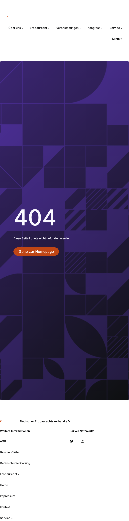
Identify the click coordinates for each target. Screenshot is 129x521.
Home (4, 485)
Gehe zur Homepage (36, 251)
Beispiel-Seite (9, 452)
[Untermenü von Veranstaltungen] (80, 28)
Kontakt (5, 507)
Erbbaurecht (8, 474)
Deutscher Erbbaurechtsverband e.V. (42, 16)
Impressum (7, 496)
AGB (3, 441)
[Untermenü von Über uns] (22, 28)
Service (5, 518)
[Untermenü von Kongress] (102, 28)
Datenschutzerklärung (15, 463)
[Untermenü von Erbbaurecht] (49, 28)
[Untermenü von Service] (121, 28)
